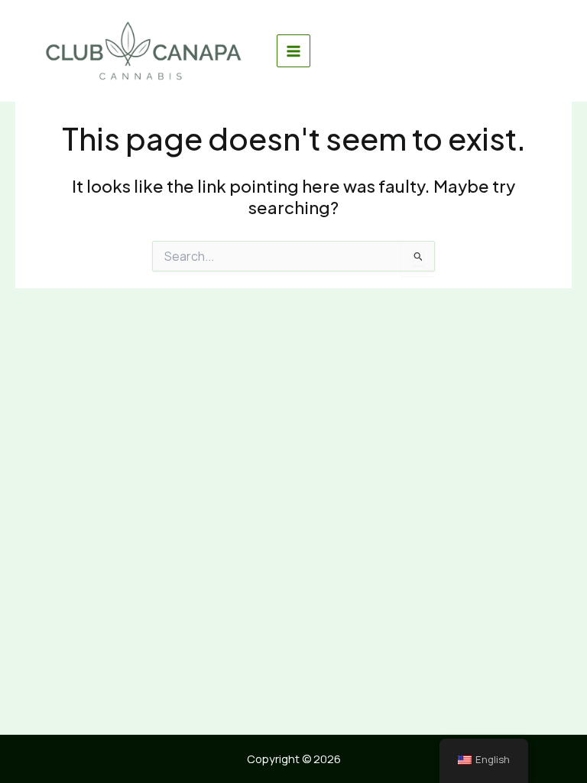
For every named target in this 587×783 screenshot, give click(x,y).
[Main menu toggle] (293, 51)
